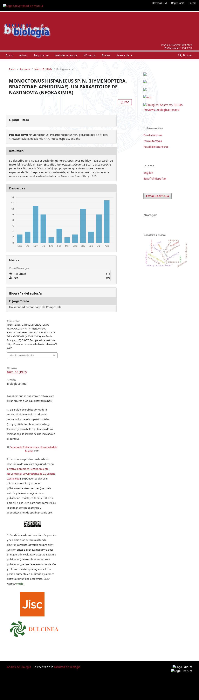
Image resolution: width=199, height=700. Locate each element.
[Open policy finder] (32, 603)
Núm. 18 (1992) (43, 69)
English (148, 172)
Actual (23, 55)
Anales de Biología (19, 667)
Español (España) (154, 178)
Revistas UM (159, 3)
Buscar (187, 55)
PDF (126, 102)
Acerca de (123, 55)
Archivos (25, 69)
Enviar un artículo (157, 196)
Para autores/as (152, 141)
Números (90, 55)
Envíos (106, 55)
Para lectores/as (152, 135)
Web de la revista (66, 55)
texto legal (14, 478)
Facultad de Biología (67, 667)
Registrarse (177, 3)
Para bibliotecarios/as (155, 146)
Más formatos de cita (22, 355)
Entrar (192, 3)
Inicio (9, 55)
